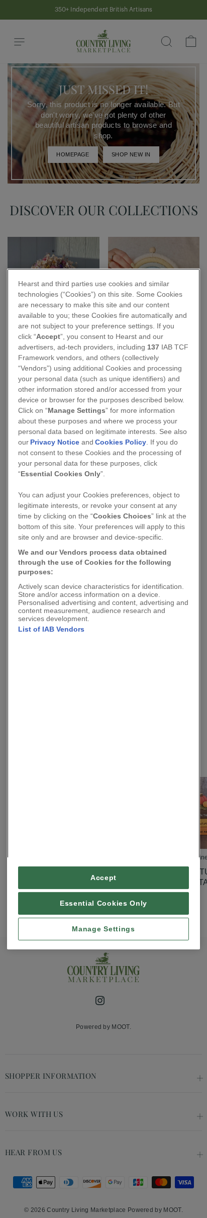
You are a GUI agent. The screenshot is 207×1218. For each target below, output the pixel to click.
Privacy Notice (54, 442)
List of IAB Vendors (51, 629)
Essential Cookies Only (103, 903)
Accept (103, 878)
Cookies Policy (120, 442)
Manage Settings (103, 929)
